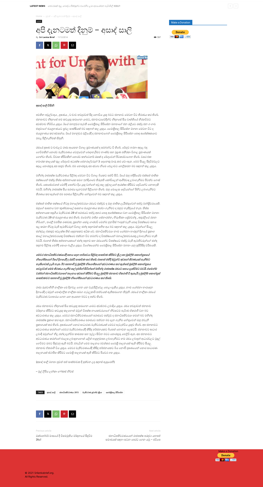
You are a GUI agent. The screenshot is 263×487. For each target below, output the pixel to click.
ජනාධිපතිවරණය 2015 (69, 392)
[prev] (230, 6)
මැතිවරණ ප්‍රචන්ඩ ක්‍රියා (92, 392)
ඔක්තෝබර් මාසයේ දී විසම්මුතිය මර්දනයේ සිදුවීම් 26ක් (64, 437)
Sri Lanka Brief (47, 37)
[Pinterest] (64, 45)
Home (39, 16)
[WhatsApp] (56, 45)
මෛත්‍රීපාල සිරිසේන (114, 392)
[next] (236, 6)
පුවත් (48, 16)
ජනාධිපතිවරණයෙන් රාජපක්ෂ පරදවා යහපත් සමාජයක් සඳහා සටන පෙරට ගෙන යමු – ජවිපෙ (133, 437)
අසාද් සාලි (51, 392)
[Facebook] (39, 45)
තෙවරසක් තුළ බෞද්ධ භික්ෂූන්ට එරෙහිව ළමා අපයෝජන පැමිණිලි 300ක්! (84, 6)
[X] (47, 45)
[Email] (72, 45)
